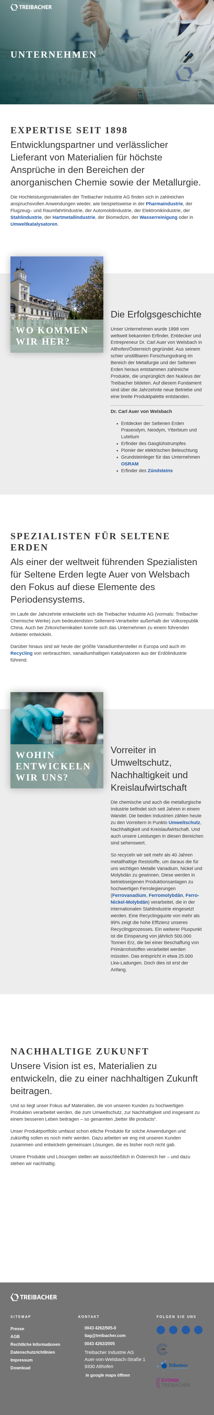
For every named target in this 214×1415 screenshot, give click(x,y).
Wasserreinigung (158, 217)
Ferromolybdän (166, 885)
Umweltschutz (184, 812)
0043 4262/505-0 (100, 1328)
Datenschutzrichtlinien (32, 1352)
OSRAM (130, 464)
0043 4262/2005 (100, 1344)
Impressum (20, 1360)
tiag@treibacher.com (105, 1336)
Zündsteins (160, 471)
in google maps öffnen (107, 1375)
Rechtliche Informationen (35, 1344)
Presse (16, 1329)
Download (20, 1368)
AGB (14, 1336)
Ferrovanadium (129, 885)
